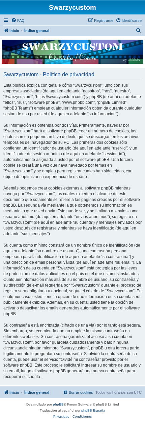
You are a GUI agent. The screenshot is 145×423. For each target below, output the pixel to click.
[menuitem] (18, 20)
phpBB (58, 404)
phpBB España (93, 410)
